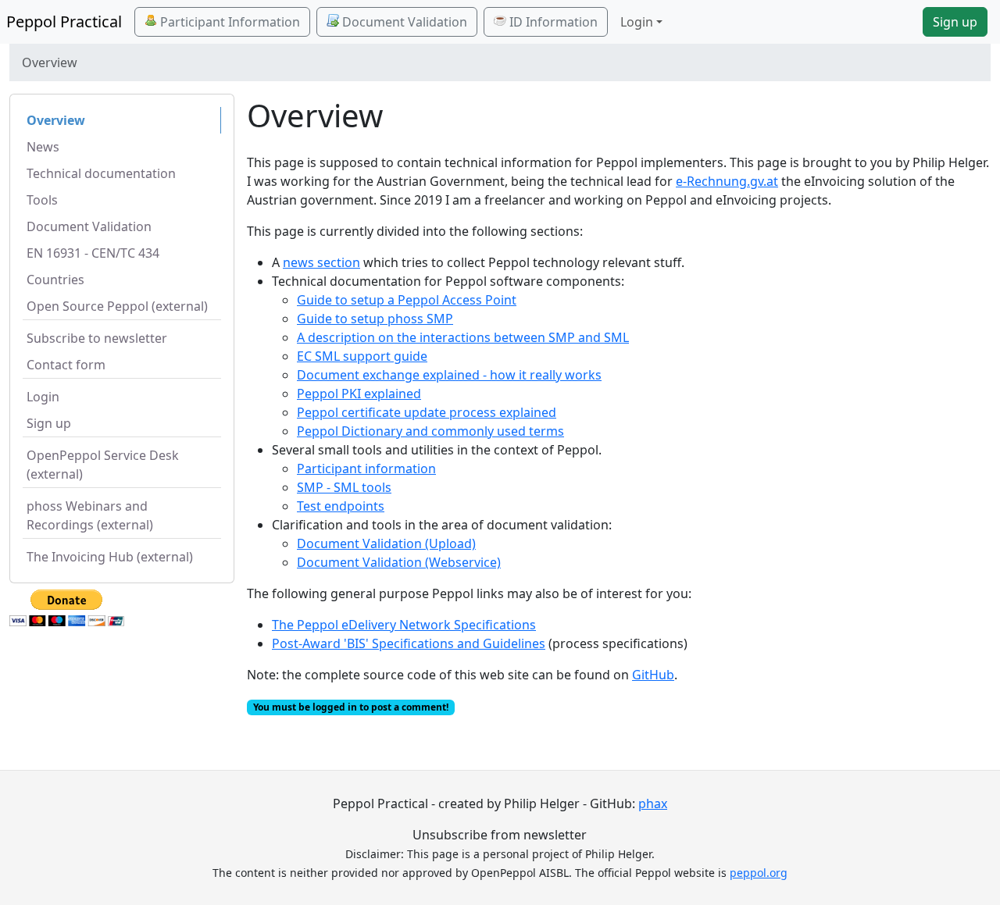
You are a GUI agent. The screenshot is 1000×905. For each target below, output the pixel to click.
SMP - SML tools (344, 487)
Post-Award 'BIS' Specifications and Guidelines (408, 643)
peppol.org (759, 872)
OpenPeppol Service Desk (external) (103, 465)
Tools (42, 199)
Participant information (366, 468)
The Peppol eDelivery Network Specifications (404, 624)
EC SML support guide (362, 356)
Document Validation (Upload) (386, 543)
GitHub (653, 674)
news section (321, 262)
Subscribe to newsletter (97, 338)
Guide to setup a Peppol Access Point (406, 299)
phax (652, 803)
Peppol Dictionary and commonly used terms (430, 431)
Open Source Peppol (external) (117, 306)
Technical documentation (101, 173)
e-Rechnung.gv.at (727, 181)
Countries (55, 279)
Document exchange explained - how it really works (449, 374)
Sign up (955, 21)
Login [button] (636, 21)
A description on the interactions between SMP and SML (463, 337)
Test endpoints (340, 506)
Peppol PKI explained (359, 393)
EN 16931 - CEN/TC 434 (93, 253)
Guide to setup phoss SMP (375, 318)
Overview (56, 120)
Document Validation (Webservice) (399, 562)
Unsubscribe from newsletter (499, 834)
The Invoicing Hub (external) (110, 556)
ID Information (552, 21)
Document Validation (403, 21)
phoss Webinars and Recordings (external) (90, 515)
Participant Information (228, 21)
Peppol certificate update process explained (426, 412)
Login (43, 396)
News (43, 146)
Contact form (66, 364)
